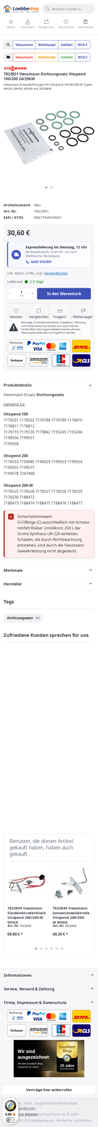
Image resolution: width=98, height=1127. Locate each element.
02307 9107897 (41, 262)
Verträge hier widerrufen (49, 1089)
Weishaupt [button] (47, 44)
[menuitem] (23, 618)
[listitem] (49, 137)
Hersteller (13, 584)
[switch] (10, 1120)
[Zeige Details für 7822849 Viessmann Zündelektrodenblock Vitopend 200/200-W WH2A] (26, 884)
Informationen (18, 975)
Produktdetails (18, 385)
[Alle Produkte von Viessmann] (15, 68)
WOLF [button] (83, 44)
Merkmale (13, 570)
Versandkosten (56, 273)
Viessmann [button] (24, 44)
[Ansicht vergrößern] (49, 137)
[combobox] (68, 9)
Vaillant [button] (67, 44)
